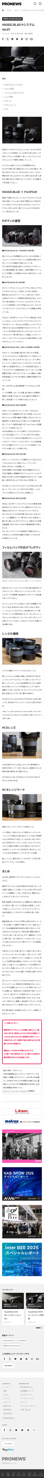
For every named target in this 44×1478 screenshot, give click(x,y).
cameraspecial (8, 1340)
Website (6, 1091)
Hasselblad (22, 1340)
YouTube (15, 1091)
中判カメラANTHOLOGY (12, 19)
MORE (38, 1328)
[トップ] (3, 10)
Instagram (24, 1091)
